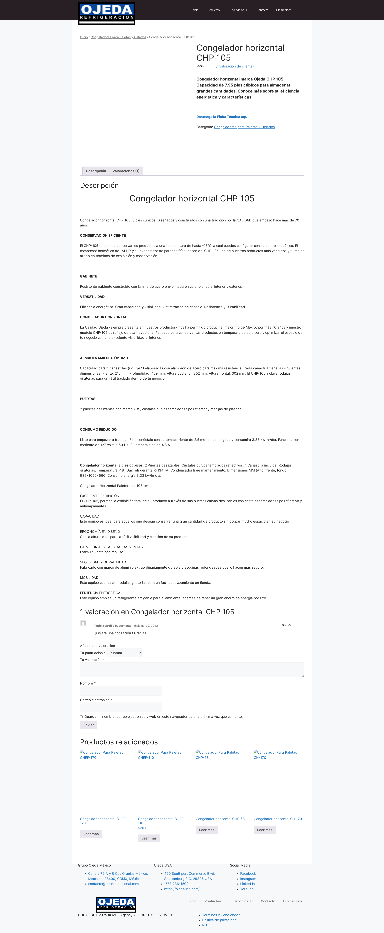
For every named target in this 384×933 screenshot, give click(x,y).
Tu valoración (92, 660)
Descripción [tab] (96, 171)
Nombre (88, 683)
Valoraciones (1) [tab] (126, 171)
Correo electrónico (96, 700)
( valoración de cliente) (235, 66)
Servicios (238, 10)
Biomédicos (284, 10)
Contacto (262, 10)
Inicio (195, 10)
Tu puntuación (93, 653)
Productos (213, 10)
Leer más (91, 834)
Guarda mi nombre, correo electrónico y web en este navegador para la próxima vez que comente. (163, 717)
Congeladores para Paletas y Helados (118, 37)
